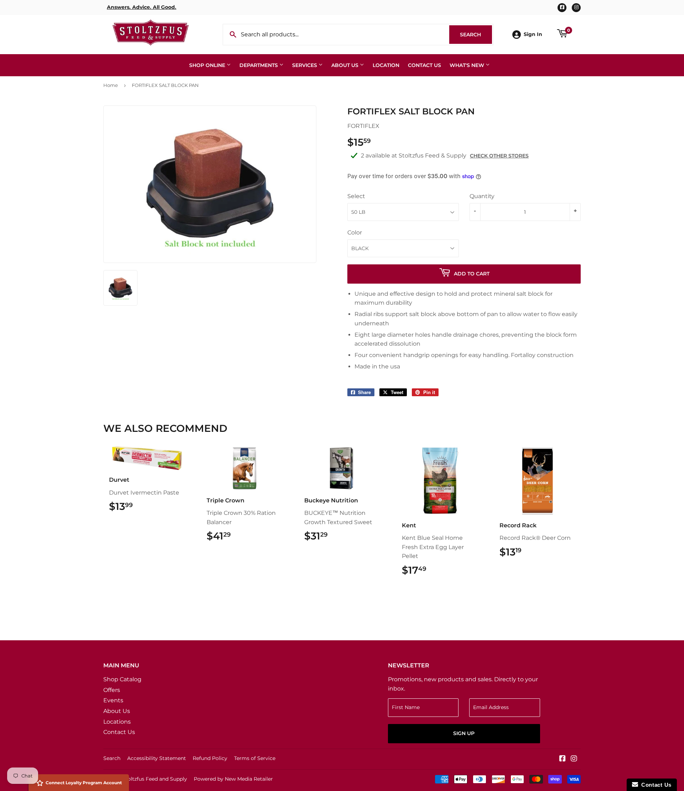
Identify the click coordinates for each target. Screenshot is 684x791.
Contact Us (424, 65)
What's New (468, 65)
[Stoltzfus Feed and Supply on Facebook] (562, 759)
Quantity (482, 196)
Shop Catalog (122, 679)
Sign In (533, 34)
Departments (259, 65)
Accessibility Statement (156, 758)
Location (386, 65)
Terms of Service (254, 758)
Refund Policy (210, 758)
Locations (117, 721)
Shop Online (208, 65)
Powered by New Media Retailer (233, 779)
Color (354, 232)
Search (476, 34)
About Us (345, 65)
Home (110, 85)
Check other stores (499, 155)
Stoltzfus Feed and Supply (154, 779)
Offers (111, 690)
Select (356, 196)
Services (305, 65)
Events (113, 700)
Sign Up (464, 733)
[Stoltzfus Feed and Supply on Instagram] (574, 759)
